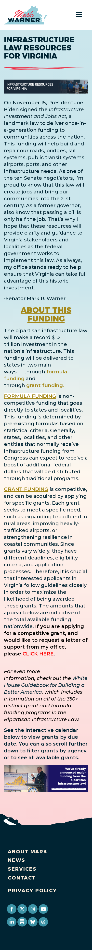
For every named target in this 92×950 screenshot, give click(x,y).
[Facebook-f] (11, 909)
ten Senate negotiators (43, 178)
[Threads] (43, 921)
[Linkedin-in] (11, 921)
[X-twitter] (22, 909)
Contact (22, 877)
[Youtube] (43, 909)
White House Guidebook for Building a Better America (45, 685)
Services (22, 869)
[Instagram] (32, 909)
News (16, 860)
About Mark (28, 851)
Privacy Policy (32, 890)
